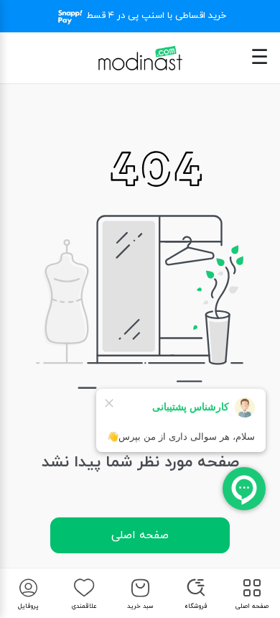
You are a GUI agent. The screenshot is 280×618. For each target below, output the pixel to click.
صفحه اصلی (140, 535)
